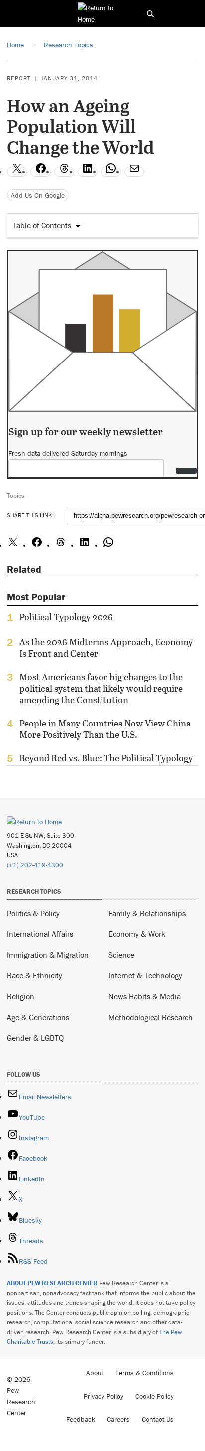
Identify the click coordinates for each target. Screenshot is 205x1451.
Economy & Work (136, 934)
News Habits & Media (144, 996)
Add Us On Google (38, 195)
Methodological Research (150, 1017)
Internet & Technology (145, 975)
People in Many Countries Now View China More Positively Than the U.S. (105, 729)
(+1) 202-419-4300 (35, 865)
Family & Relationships (147, 913)
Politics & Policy (33, 913)
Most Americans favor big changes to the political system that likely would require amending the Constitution (101, 688)
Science (121, 955)
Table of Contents (41, 225)
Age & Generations (38, 1017)
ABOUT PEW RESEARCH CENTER (52, 1283)
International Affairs (40, 934)
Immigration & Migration (48, 955)
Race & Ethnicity (34, 975)
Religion (20, 996)
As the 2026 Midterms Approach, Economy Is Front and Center (106, 647)
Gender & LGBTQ (35, 1038)
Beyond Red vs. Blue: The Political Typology (106, 758)
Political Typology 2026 (66, 617)
